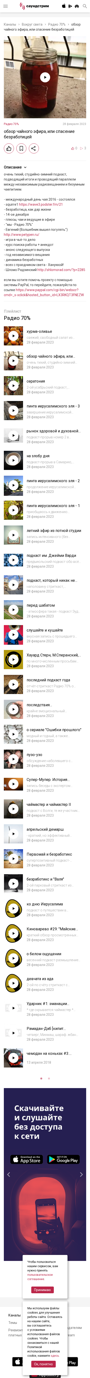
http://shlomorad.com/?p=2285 (61, 270)
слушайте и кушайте (45, 630)
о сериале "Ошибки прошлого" (54, 730)
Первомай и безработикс (49, 854)
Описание (13, 167)
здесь (55, 1355)
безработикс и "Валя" (45, 879)
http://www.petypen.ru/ (21, 235)
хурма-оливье (39, 331)
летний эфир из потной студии (54, 530)
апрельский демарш (45, 829)
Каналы (10, 24)
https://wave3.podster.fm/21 (41, 204)
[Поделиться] (34, 148)
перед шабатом (41, 605)
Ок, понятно (43, 1364)
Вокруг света (32, 24)
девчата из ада (40, 979)
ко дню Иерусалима (45, 904)
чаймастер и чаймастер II (49, 804)
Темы (12, 1323)
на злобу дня (38, 456)
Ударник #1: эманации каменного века (47, 1006)
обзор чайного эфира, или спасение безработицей (50, 358)
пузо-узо (34, 754)
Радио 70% (57, 24)
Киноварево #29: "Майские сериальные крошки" (51, 931)
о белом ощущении (44, 954)
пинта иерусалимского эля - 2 (53, 481)
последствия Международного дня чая (49, 707)
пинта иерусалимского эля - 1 (53, 505)
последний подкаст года (48, 680)
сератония (36, 381)
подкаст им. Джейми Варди (51, 555)
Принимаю (42, 1290)
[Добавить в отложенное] (21, 148)
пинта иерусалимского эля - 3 (53, 406)
